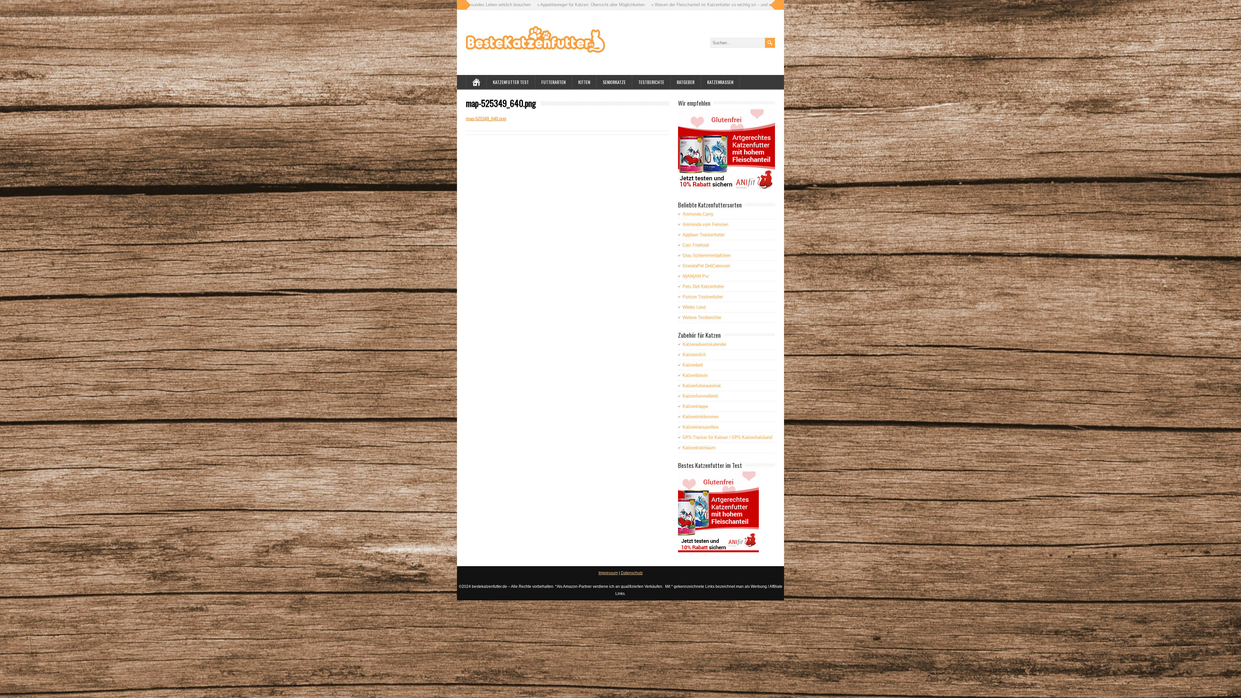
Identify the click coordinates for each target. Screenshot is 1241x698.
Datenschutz (632, 573)
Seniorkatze (614, 82)
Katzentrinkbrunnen (701, 416)
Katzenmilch (694, 354)
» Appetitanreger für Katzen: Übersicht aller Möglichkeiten (473, 4)
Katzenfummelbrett (700, 396)
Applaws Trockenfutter (704, 234)
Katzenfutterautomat (702, 385)
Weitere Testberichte (702, 317)
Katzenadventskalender (705, 344)
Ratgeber (686, 82)
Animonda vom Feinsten (705, 224)
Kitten (584, 82)
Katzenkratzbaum (699, 447)
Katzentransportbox (701, 427)
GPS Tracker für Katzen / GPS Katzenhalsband (727, 437)
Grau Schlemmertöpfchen (706, 255)
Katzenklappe (695, 406)
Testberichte (651, 82)
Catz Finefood (696, 245)
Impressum (608, 573)
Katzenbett (693, 365)
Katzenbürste (695, 375)
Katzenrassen (720, 82)
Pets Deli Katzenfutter (703, 286)
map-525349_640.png (486, 118)
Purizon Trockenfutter (703, 296)
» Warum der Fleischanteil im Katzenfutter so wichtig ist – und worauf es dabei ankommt (617, 4)
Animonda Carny (698, 214)
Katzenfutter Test (511, 82)
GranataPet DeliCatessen (706, 265)
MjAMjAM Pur (696, 276)
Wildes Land (694, 307)
